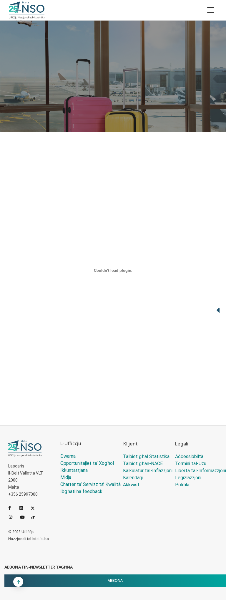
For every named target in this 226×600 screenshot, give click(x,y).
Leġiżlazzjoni (188, 477)
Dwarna (68, 456)
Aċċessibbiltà (189, 456)
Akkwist (131, 484)
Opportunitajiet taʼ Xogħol (87, 463)
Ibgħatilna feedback (81, 491)
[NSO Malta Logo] (26, 10)
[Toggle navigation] (210, 10)
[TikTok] (35, 516)
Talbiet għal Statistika (146, 456)
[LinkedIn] (23, 508)
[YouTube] (24, 516)
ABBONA (115, 580)
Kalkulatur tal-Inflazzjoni (147, 470)
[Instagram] (13, 516)
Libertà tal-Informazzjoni (200, 470)
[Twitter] (35, 508)
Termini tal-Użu (190, 463)
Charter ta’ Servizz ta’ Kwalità (90, 484)
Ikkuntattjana (74, 470)
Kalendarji (133, 477)
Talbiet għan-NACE (143, 463)
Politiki (182, 484)
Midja (65, 477)
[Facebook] (12, 508)
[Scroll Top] (18, 582)
